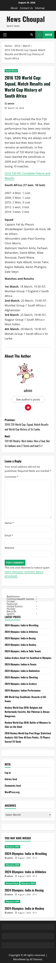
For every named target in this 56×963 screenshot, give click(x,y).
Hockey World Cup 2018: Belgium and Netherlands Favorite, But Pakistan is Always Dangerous (27, 712)
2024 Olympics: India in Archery (21, 684)
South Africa (11, 70)
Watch (48, 34)
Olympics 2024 (12, 846)
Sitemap (40, 8)
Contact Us (26, 8)
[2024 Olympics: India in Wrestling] (28, 846)
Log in (8, 772)
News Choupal (26, 19)
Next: (27, 441)
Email (9, 535)
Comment (11, 476)
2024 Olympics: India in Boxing (20, 638)
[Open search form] (31, 34)
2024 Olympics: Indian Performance (23, 690)
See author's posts (28, 399)
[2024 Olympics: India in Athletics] (28, 865)
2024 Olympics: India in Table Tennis (23, 651)
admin (10, 103)
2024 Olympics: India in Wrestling (21, 625)
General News (12, 883)
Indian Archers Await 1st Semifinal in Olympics (28, 658)
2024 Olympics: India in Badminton (22, 671)
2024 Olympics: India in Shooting (21, 677)
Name (9, 523)
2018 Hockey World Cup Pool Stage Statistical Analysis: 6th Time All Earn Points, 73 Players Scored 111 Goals (28, 737)
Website (9, 548)
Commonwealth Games (20, 599)
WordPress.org (12, 792)
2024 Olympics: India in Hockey (20, 645)
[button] (5, 34)
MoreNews (19, 959)
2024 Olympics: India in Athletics (21, 632)
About (14, 8)
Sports (10, 613)
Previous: (27, 424)
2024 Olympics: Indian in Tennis (20, 664)
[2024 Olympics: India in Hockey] (28, 901)
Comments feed (13, 785)
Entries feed (11, 779)
